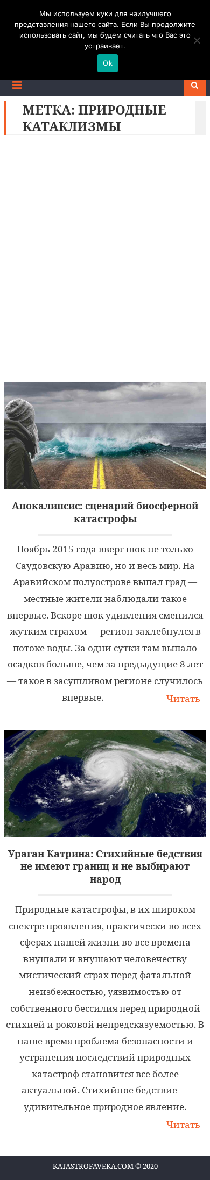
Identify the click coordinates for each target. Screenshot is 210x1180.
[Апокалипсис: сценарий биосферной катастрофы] (105, 435)
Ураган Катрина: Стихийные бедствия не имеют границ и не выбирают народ (105, 866)
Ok (108, 63)
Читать (183, 698)
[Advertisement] (105, 261)
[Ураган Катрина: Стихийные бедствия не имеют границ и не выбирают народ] (105, 783)
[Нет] (196, 40)
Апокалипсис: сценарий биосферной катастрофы (105, 512)
